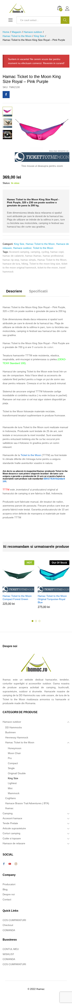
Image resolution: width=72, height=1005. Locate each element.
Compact (13, 763)
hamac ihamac (33, 255)
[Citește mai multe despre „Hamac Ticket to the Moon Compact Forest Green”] (18, 590)
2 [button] (36, 621)
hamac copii (57, 251)
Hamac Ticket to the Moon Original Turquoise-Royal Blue (52, 599)
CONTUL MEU (11, 949)
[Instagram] (16, 864)
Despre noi (9, 894)
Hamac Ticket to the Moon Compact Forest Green (17, 598)
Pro (10, 758)
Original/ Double (17, 773)
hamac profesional (53, 255)
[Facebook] (4, 864)
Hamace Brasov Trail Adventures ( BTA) (27, 803)
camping (35, 251)
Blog (5, 889)
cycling (45, 251)
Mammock (13, 793)
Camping (8, 813)
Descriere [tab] (14, 291)
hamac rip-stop (11, 259)
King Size (19, 243)
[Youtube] (10, 864)
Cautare (65, 20)
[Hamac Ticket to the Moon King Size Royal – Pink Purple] (6, 94)
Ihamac (9, 808)
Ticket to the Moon (43, 248)
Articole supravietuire (14, 828)
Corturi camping (11, 833)
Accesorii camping (19, 251)
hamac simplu (28, 259)
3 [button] (39, 621)
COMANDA (9, 930)
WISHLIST (8, 954)
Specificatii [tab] (38, 291)
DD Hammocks (13, 727)
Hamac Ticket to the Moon (40, 243)
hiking (24, 263)
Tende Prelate (10, 823)
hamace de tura (11, 263)
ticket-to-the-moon (48, 267)
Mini (10, 788)
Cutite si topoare (12, 838)
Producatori (9, 884)
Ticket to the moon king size (44, 263)
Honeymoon (14, 748)
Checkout (8, 925)
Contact (7, 899)
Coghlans (10, 798)
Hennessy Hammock (16, 737)
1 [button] (32, 621)
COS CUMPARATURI (14, 920)
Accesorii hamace (12, 818)
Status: (6, 183)
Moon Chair (14, 753)
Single (11, 768)
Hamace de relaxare (14, 843)
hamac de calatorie (13, 255)
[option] (18, 585)
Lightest (12, 783)
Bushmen (10, 732)
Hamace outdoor (22, 248)
